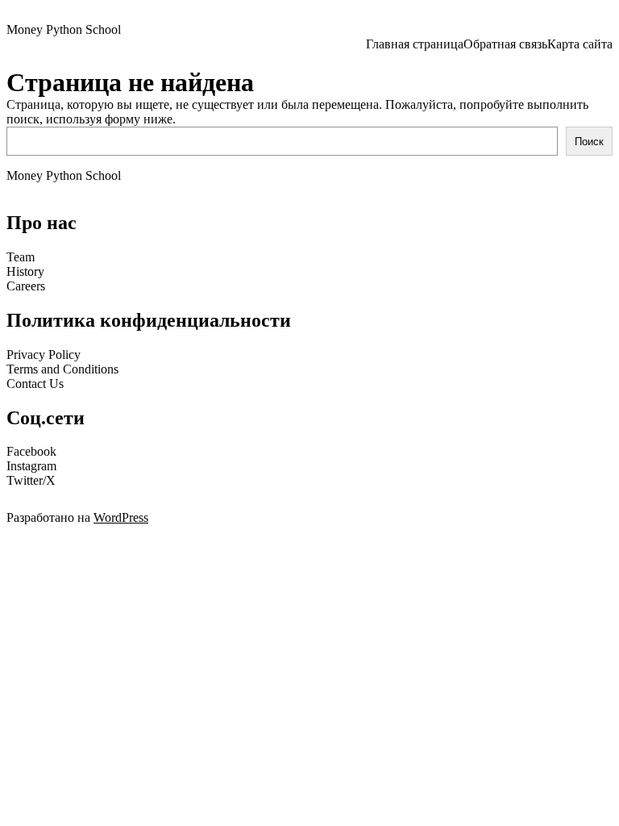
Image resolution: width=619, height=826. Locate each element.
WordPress (120, 517)
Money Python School (63, 29)
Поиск (589, 142)
